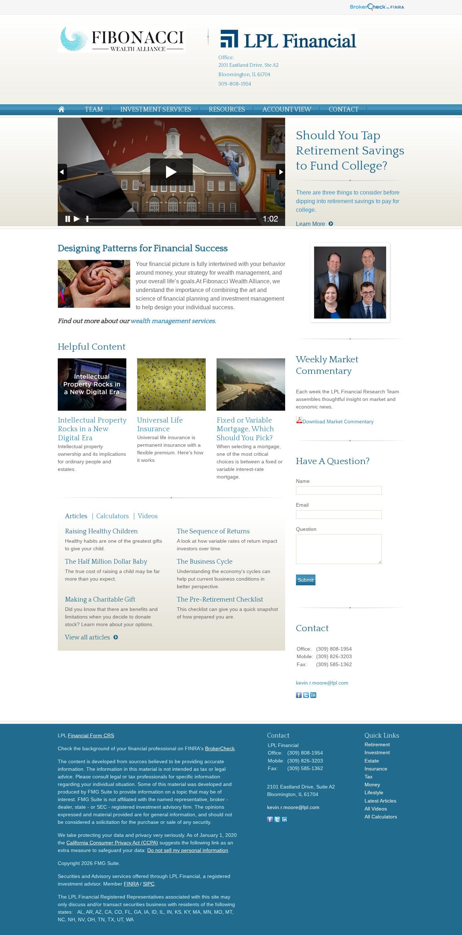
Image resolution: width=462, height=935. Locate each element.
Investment (377, 752)
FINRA (131, 884)
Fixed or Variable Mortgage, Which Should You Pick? (245, 429)
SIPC (148, 884)
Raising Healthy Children (101, 531)
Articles (76, 516)
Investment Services (155, 109)
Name (303, 481)
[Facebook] (270, 820)
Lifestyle (374, 792)
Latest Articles (380, 801)
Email (302, 505)
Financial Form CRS (91, 735)
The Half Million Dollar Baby (106, 561)
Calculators (112, 516)
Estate (372, 761)
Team (94, 109)
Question (306, 529)
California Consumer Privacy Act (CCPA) (112, 843)
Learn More (310, 224)
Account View (286, 109)
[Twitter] (277, 820)
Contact (344, 109)
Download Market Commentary (338, 421)
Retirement (377, 744)
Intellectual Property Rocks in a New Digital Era (92, 429)
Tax (368, 776)
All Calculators (381, 817)
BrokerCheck (220, 748)
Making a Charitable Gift (100, 599)
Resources (227, 109)
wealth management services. (173, 321)
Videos (148, 516)
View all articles (87, 637)
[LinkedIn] (284, 820)
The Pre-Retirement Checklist (220, 599)
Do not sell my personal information (187, 850)
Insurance (376, 769)
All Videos (376, 809)
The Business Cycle (204, 561)
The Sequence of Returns (213, 531)
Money (372, 784)
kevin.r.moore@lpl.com (322, 683)
